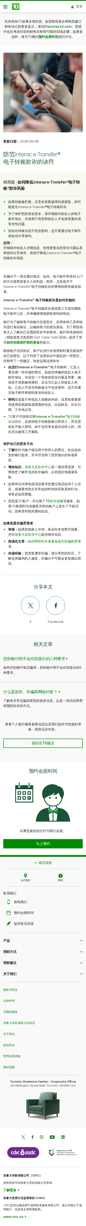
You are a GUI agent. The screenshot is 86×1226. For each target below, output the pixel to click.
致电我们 (20, 902)
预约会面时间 (48, 37)
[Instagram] (41, 1137)
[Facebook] (32, 1137)
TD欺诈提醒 (54, 501)
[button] (43, 843)
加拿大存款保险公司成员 (19, 1022)
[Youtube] (52, 1137)
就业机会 (9, 1045)
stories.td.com (60, 26)
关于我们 (9, 1034)
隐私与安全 (10, 989)
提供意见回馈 (24, 923)
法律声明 (9, 1000)
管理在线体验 (12, 1056)
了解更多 (10, 1190)
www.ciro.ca (13, 1216)
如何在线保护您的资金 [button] (23, 342)
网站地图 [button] (9, 1067)
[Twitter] (23, 1137)
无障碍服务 (10, 1011)
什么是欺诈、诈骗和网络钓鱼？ (30, 692)
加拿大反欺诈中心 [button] (38, 467)
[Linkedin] (63, 1137)
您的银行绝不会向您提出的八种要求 (34, 659)
